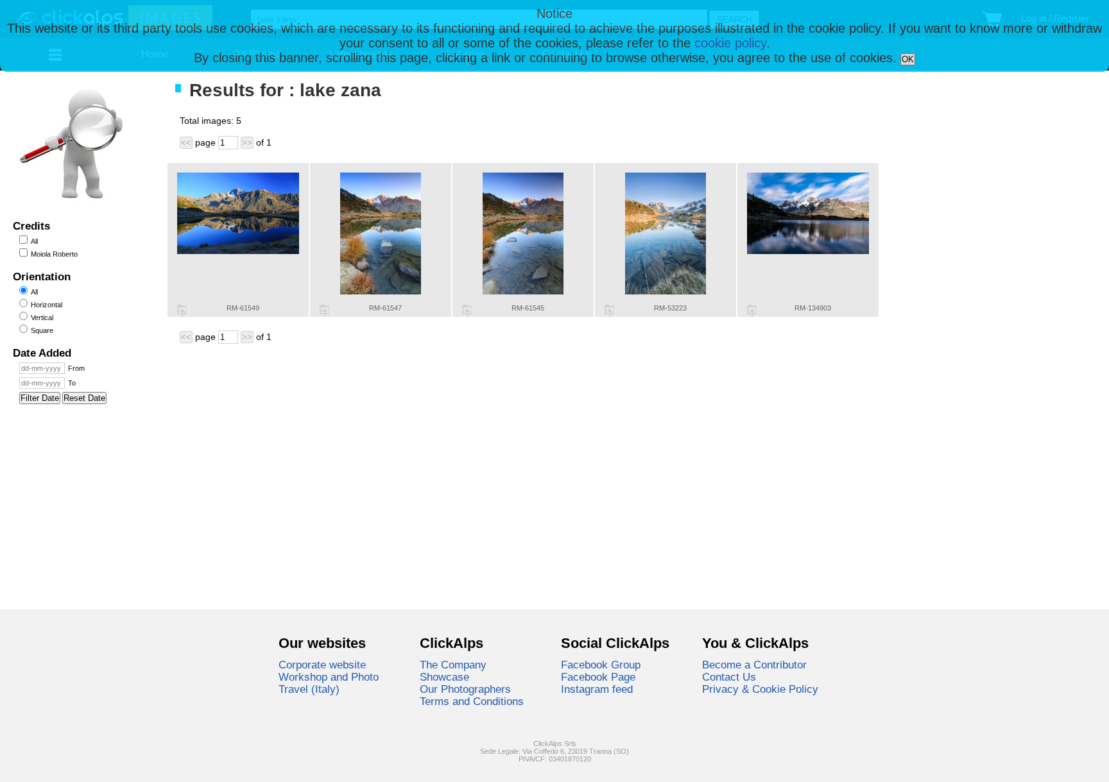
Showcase (444, 677)
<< (186, 143)
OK (908, 59)
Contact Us (729, 677)
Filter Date (40, 398)
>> (247, 143)
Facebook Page (598, 677)
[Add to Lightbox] (182, 310)
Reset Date (84, 398)
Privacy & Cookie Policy (760, 689)
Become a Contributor (754, 664)
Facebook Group (600, 664)
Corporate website (322, 664)
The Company (453, 664)
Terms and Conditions (472, 701)
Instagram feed (597, 689)
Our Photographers (465, 689)
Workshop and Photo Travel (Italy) (329, 683)
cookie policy (730, 43)
